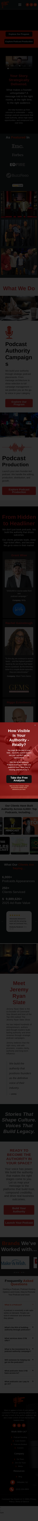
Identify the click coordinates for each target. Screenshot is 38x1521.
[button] (35, 725)
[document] (19, 760)
